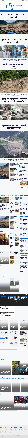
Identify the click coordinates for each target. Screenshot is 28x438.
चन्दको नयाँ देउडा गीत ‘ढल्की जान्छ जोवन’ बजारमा (5, 372)
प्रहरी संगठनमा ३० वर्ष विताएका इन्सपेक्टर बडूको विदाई (12, 238)
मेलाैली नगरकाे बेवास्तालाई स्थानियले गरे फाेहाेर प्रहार (17, 408)
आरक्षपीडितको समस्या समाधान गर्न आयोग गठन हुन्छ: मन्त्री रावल (12, 210)
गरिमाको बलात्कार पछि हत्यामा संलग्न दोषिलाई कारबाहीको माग (25, 219)
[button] (25, 11)
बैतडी (7, 195)
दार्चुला (8, 195)
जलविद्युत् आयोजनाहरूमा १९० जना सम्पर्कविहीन (14, 65)
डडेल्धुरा (10, 195)
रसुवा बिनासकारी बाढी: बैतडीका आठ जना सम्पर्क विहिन (14, 16)
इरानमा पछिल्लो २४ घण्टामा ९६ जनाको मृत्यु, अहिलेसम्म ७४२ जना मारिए (23, 258)
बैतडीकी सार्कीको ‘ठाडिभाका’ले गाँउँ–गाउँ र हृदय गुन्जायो (23, 372)
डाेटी (12, 195)
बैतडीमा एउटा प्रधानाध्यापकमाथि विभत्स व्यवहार (6, 338)
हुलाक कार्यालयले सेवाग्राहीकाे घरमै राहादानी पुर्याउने (4, 289)
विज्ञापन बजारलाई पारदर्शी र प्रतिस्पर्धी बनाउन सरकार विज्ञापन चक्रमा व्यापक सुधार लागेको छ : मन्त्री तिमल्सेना (12, 204)
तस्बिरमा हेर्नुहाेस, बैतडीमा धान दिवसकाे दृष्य (6, 408)
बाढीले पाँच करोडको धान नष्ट (25, 339)
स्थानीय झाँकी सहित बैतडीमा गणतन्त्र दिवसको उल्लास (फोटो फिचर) (21, 401)
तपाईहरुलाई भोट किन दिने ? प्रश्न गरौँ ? (25, 250)
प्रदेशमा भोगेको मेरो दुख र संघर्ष (24, 298)
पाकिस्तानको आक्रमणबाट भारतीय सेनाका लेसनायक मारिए (23, 267)
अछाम (13, 195)
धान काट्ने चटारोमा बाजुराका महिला (25, 344)
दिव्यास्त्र (12, 19)
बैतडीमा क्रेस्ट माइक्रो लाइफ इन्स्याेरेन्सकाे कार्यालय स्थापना (16, 252)
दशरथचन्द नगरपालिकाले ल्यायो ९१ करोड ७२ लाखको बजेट (4, 260)
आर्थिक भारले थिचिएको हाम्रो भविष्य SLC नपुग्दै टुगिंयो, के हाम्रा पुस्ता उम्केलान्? (25, 241)
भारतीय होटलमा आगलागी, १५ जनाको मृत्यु (23, 271)
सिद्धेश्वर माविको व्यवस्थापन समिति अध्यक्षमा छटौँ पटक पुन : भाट (6, 333)
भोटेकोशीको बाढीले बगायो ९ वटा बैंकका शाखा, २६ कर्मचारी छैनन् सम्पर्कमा (14, 100)
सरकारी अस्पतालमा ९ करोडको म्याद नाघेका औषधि (16, 343)
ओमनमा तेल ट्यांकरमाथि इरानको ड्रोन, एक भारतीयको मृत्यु (24, 263)
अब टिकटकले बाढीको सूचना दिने (14, 290)
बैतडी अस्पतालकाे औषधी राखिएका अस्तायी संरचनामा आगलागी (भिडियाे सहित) (16, 338)
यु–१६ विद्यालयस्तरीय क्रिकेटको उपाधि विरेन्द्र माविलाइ (4, 388)
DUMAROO (24, 436)
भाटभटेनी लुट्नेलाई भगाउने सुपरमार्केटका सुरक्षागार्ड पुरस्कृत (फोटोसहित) (24, 407)
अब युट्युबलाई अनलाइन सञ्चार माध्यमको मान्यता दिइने (11, 280)
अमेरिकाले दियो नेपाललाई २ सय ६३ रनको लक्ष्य (15, 389)
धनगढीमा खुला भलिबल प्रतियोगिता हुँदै (24, 389)
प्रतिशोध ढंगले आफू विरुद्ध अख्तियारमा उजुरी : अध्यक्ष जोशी (12, 234)
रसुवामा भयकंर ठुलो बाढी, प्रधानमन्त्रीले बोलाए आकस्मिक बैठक (14, 127)
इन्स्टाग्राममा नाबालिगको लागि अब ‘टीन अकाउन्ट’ (16, 281)
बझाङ (16, 195)
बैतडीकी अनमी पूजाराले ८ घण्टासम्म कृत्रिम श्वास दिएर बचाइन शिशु (17, 302)
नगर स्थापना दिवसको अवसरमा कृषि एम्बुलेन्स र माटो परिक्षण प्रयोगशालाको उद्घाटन (12, 244)
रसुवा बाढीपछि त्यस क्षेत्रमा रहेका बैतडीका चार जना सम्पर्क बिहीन (14, 41)
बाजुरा (15, 195)
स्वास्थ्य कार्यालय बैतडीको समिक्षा (3, 327)
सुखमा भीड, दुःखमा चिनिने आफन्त (25, 246)
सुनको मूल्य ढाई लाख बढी (16, 261)
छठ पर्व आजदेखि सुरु (23, 365)
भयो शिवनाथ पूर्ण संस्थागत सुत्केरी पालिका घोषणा (16, 333)
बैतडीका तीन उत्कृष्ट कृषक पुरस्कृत (23, 327)
